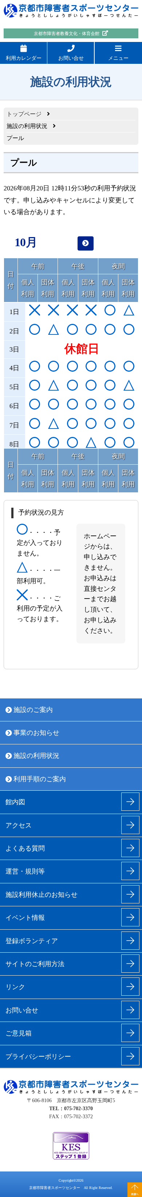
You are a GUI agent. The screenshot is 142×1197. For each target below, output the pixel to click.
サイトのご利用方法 (34, 964)
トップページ (24, 114)
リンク (15, 987)
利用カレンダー (24, 58)
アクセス (18, 825)
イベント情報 (25, 917)
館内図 (15, 802)
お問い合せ (71, 58)
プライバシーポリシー (38, 1056)
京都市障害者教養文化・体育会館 (67, 33)
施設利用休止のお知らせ (41, 894)
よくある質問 (25, 848)
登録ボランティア (31, 941)
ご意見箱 (18, 1033)
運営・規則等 (25, 871)
